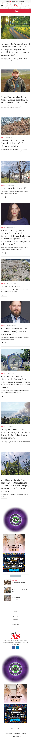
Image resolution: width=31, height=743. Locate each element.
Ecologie (3, 94)
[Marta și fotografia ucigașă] (8, 582)
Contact (15, 621)
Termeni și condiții (15, 624)
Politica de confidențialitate (15, 626)
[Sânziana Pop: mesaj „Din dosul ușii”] (8, 590)
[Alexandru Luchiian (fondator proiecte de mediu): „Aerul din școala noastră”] (15, 312)
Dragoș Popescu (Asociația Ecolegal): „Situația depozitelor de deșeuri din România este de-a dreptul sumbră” (15, 433)
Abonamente (15, 616)
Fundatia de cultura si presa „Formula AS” (15, 614)
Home (15, 611)
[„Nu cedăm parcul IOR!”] (15, 270)
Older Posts (5, 506)
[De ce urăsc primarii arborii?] (15, 172)
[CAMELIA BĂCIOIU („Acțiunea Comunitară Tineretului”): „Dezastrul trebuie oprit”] (15, 126)
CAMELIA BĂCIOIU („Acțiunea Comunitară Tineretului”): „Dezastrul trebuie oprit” (14, 143)
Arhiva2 (15, 609)
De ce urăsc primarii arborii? (13, 188)
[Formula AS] (15, 5)
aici (10, 1)
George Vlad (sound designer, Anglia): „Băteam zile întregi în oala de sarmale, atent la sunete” (15, 100)
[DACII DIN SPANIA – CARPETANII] (8, 598)
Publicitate (15, 619)
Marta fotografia (18, 582)
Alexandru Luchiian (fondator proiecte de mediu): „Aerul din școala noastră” (14, 331)
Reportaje (14, 580)
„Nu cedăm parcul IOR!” (11, 286)
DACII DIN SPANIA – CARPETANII (17, 598)
